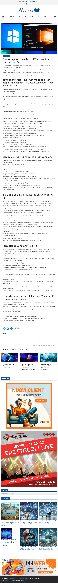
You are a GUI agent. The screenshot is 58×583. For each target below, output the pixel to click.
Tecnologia (13, 16)
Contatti (45, 16)
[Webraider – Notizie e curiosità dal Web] (3, 16)
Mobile (25, 16)
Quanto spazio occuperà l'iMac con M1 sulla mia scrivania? (47, 367)
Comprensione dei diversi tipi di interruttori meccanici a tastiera (28, 367)
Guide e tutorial (6, 56)
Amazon (38, 16)
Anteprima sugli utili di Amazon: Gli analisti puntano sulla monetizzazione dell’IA (47, 522)
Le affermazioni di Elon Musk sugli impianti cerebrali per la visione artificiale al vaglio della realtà (28, 548)
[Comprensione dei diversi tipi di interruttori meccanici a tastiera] (29, 353)
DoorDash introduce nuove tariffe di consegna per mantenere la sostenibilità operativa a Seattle (47, 548)
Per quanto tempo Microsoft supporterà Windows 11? (10, 366)
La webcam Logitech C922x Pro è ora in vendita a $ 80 (15, 344)
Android (32, 16)
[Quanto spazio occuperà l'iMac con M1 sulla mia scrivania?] (48, 353)
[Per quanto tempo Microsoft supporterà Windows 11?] (9, 353)
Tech (20, 16)
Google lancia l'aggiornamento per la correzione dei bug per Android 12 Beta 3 (44, 344)
